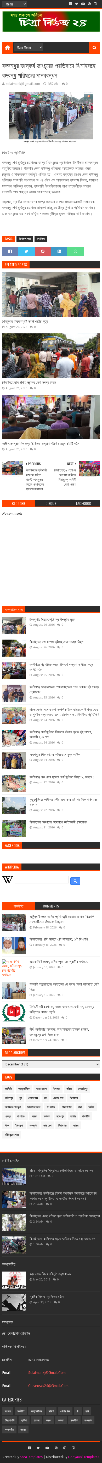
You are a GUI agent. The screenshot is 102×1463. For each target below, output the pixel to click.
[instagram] (95, 4)
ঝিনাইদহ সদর (25, 238)
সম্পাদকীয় (9, 1429)
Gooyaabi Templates (83, 1457)
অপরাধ (8, 1411)
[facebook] (70, 4)
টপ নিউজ (41, 238)
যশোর (73, 1116)
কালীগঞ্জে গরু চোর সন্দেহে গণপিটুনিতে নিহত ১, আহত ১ (62, 777)
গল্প (45, 1098)
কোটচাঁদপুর (82, 1089)
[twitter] (76, 4)
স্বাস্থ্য (75, 1125)
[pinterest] (89, 4)
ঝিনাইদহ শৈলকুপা (13, 1107)
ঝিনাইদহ (74, 1098)
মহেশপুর (60, 1116)
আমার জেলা (41, 1089)
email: (7, 1373)
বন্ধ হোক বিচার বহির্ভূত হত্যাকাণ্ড (50, 1274)
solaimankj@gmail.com (47, 1373)
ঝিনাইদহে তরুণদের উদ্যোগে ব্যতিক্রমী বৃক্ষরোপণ (58, 822)
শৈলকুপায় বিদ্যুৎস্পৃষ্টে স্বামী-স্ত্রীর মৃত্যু (25, 321)
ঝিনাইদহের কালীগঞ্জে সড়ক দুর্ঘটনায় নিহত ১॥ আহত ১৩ (62, 1239)
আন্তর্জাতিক (24, 1089)
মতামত (47, 1116)
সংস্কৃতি (33, 1125)
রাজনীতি (85, 1116)
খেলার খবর (33, 1098)
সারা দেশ (47, 1125)
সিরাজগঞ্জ (62, 1125)
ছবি (87, 1411)
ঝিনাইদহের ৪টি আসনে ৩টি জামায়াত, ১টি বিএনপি (59, 939)
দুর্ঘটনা (91, 1107)
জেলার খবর (58, 1098)
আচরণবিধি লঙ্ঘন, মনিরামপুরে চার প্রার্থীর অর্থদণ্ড (59, 962)
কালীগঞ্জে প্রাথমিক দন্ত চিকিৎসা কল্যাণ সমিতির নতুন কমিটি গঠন (40, 444)
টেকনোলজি (67, 1107)
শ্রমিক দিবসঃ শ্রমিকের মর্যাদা (47, 1297)
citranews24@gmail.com (48, 1386)
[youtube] (83, 4)
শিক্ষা (7, 1125)
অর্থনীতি (8, 1089)
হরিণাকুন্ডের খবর (12, 1134)
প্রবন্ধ (8, 1116)
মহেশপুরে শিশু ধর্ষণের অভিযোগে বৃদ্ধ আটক (55, 754)
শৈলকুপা (19, 1125)
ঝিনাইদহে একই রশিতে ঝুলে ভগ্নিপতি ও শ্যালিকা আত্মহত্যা (65, 1216)
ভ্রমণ (34, 1116)
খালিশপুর (9, 1098)
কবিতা (69, 1089)
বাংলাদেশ (21, 1116)
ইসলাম (56, 1089)
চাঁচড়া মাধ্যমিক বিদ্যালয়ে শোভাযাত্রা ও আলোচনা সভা (62, 1170)
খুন (20, 1098)
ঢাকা (80, 1107)
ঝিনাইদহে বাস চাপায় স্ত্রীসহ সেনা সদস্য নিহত (29, 382)
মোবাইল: (7, 1359)
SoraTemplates (31, 1457)
